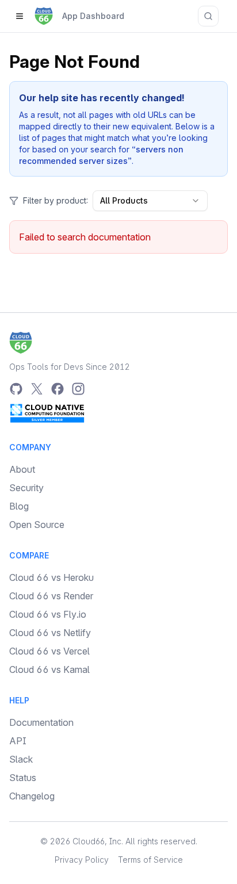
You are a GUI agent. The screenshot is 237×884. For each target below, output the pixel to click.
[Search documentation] (208, 16)
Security (26, 487)
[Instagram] (78, 389)
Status (22, 777)
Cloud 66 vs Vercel (49, 651)
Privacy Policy (82, 859)
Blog (19, 506)
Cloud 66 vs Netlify (50, 632)
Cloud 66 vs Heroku (51, 577)
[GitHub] (16, 389)
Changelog (32, 796)
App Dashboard (93, 16)
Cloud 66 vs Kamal (49, 669)
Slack (21, 759)
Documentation (41, 722)
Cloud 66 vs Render (51, 596)
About (22, 469)
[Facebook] (57, 389)
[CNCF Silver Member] (47, 413)
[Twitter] (37, 389)
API (17, 741)
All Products (124, 200)
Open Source (36, 524)
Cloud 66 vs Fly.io (47, 614)
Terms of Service (150, 859)
